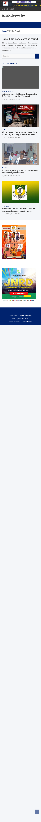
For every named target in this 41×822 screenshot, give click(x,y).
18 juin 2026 (5, 137)
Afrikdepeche (13, 15)
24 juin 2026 (5, 99)
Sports (10, 91)
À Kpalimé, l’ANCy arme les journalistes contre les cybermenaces (20, 171)
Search (37, 56)
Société (4, 129)
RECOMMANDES (10, 63)
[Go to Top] (37, 812)
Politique (5, 206)
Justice (4, 91)
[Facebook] (20, 311)
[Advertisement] (20, 345)
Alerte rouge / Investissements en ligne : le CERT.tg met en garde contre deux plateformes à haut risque (20, 134)
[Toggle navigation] (4, 25)
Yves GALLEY (15, 99)
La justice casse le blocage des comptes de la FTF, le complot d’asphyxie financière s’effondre (19, 96)
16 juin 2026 (5, 214)
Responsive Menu (37, 9)
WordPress (28, 322)
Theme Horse (23, 319)
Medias (4, 168)
